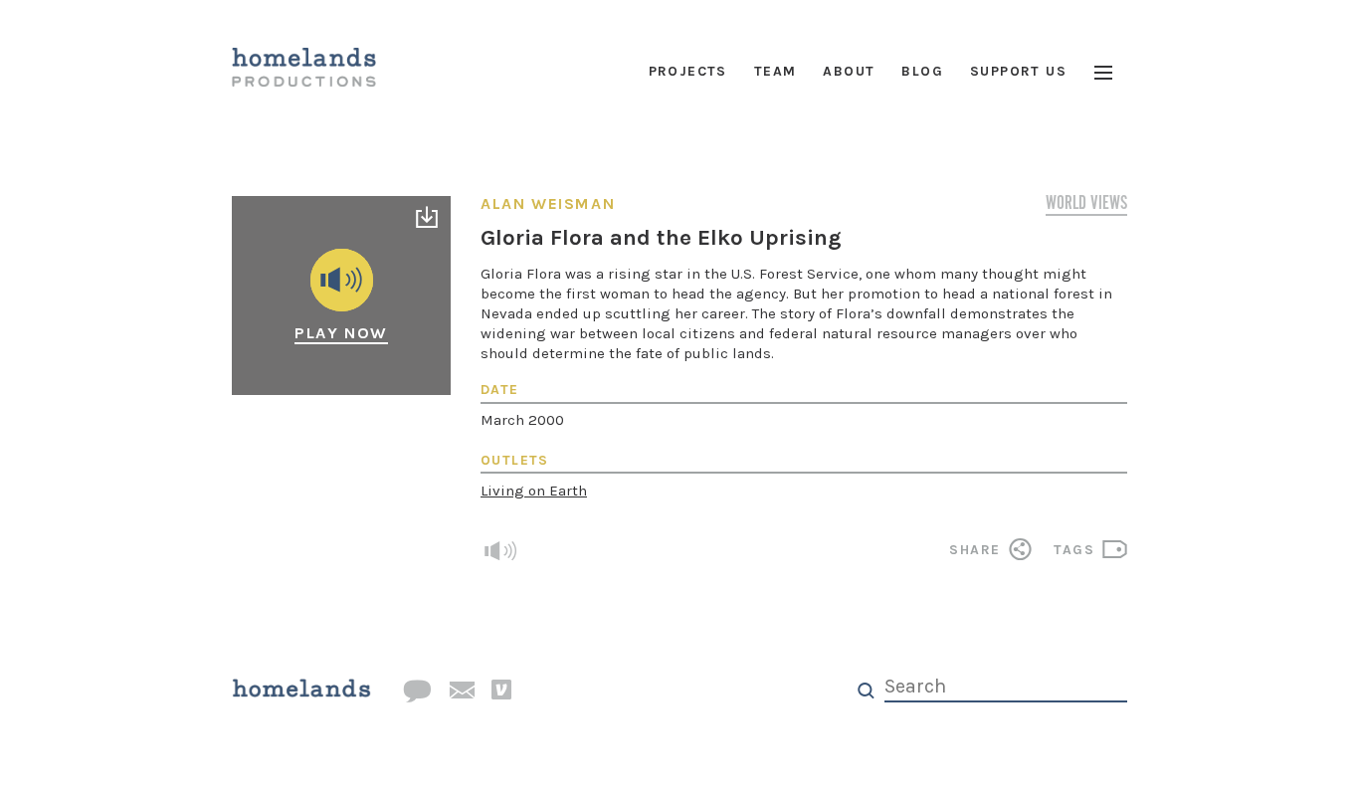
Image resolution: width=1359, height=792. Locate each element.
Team (775, 71)
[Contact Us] (417, 692)
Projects (688, 71)
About (848, 71)
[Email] (462, 691)
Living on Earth (534, 490)
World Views (1086, 206)
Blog (922, 71)
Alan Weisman (548, 203)
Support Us (1018, 71)
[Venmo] (501, 690)
